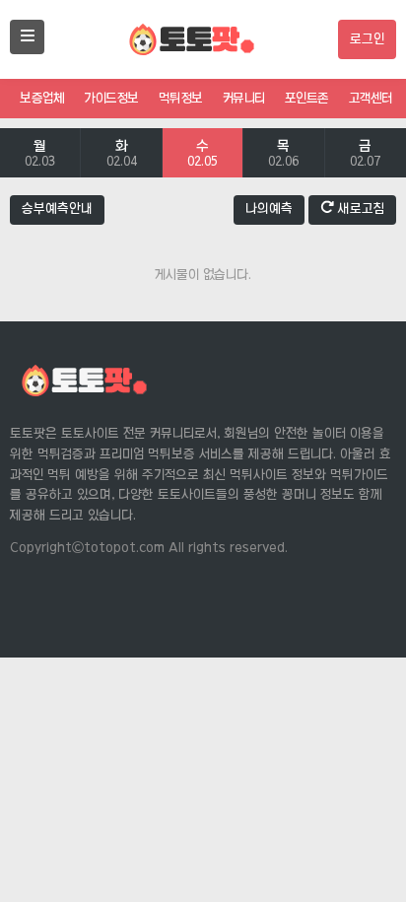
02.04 (121, 153)
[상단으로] (366, 843)
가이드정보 (111, 98)
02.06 (283, 153)
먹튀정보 (181, 98)
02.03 (40, 153)
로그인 (367, 39)
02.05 (202, 153)
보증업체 (42, 98)
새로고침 (359, 208)
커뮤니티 (244, 98)
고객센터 (370, 98)
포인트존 (307, 98)
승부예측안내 (57, 208)
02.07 (365, 153)
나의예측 (269, 208)
